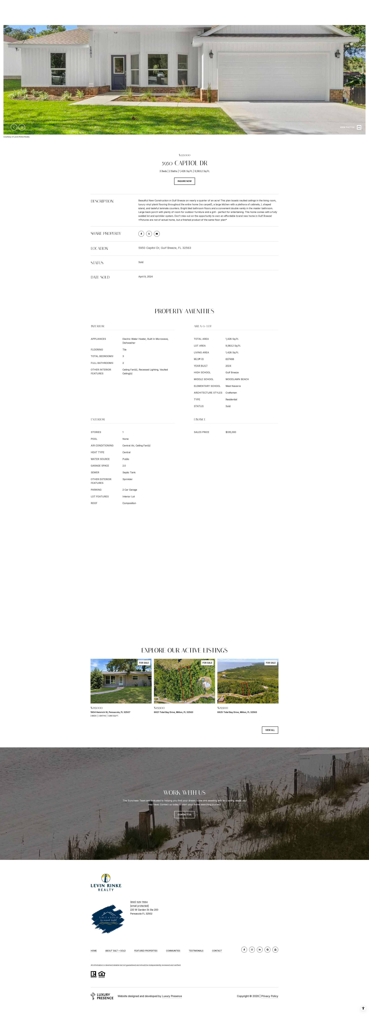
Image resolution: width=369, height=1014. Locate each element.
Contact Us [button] (184, 814)
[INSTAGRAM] (252, 949)
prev (14, 127)
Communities (173, 950)
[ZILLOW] (275, 949)
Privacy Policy (269, 996)
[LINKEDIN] (260, 949)
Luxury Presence (172, 996)
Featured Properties (145, 950)
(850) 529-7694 (139, 902)
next (21, 127)
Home (94, 950)
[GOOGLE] (267, 949)
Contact (217, 951)
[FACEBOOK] (244, 949)
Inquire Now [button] (185, 181)
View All (270, 730)
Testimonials (196, 950)
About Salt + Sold (115, 950)
